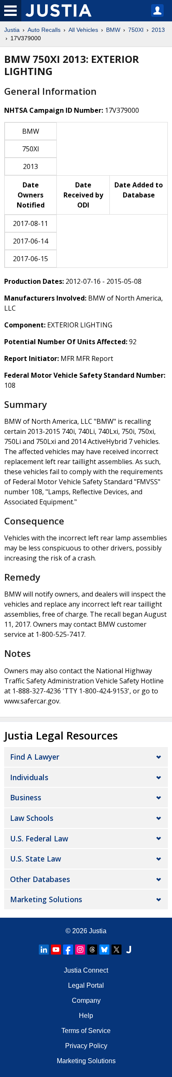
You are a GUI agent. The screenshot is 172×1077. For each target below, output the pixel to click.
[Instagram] (80, 950)
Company (86, 1000)
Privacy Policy (86, 1045)
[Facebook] (68, 950)
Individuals (29, 777)
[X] (116, 950)
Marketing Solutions (46, 899)
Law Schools (31, 818)
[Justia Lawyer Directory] (129, 950)
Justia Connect (86, 970)
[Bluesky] (104, 950)
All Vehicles (83, 29)
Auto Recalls (44, 29)
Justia (12, 29)
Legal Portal (86, 985)
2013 (158, 29)
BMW (113, 29)
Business (25, 797)
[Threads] (92, 950)
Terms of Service (86, 1030)
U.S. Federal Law (39, 838)
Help (86, 1015)
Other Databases (40, 879)
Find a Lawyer (34, 757)
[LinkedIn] (44, 950)
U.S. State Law (35, 859)
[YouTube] (56, 950)
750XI (136, 29)
